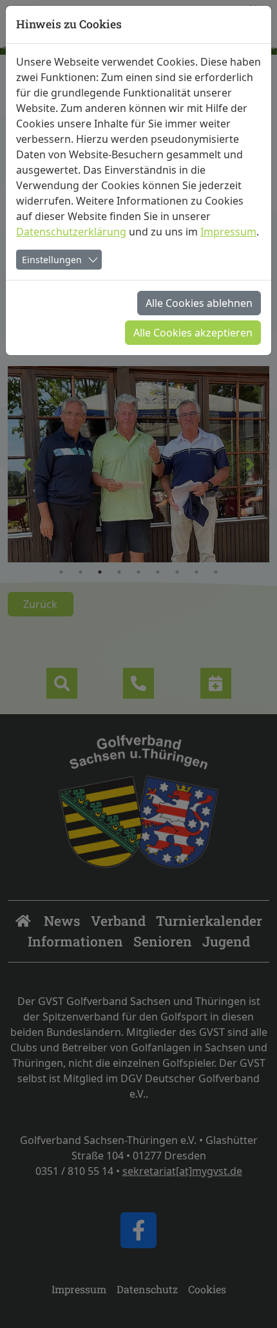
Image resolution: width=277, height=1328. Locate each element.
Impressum (228, 232)
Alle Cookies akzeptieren (193, 333)
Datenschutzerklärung (71, 232)
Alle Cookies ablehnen (199, 303)
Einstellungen (52, 260)
